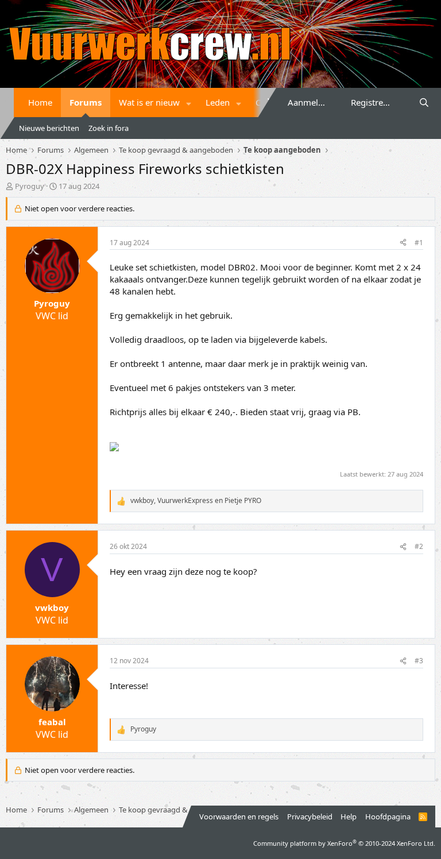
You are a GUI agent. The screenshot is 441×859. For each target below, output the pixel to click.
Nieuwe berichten (49, 128)
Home (40, 102)
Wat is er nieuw (149, 102)
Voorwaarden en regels (238, 816)
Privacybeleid (309, 816)
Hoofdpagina (388, 816)
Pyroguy (29, 186)
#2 (419, 546)
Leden (218, 102)
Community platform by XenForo (344, 843)
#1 (419, 242)
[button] (189, 102)
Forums (85, 102)
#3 (419, 660)
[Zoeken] (424, 102)
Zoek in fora (108, 128)
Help (349, 816)
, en (195, 500)
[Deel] (403, 243)
